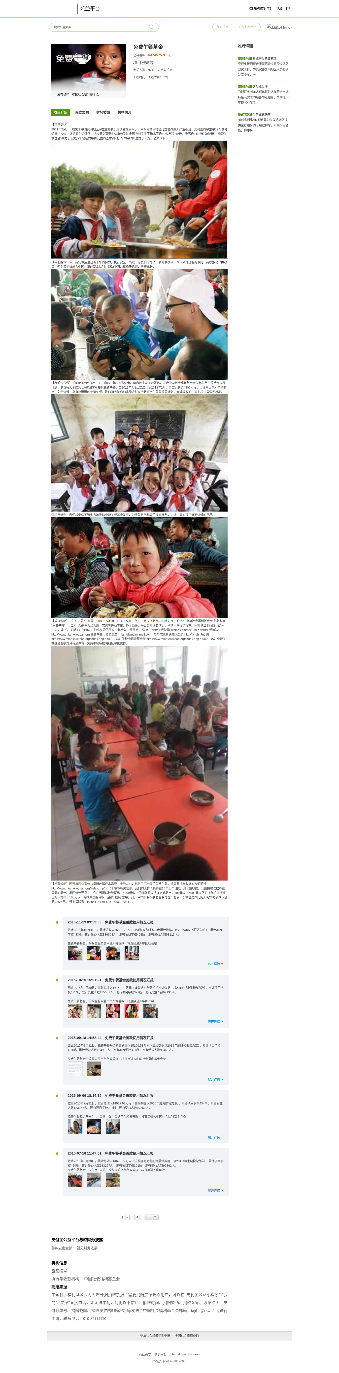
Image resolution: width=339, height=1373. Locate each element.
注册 (288, 8)
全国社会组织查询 (187, 1336)
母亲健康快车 (262, 114)
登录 (279, 8)
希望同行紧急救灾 (264, 58)
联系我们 (160, 1354)
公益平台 (90, 8)
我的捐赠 (222, 27)
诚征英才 (145, 1354)
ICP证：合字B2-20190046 (169, 1361)
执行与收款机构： (67, 1279)
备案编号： (61, 1271)
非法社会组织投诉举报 (155, 1336)
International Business (185, 1354)
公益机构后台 (248, 27)
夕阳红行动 (260, 86)
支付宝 (61, 9)
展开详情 (214, 964)
